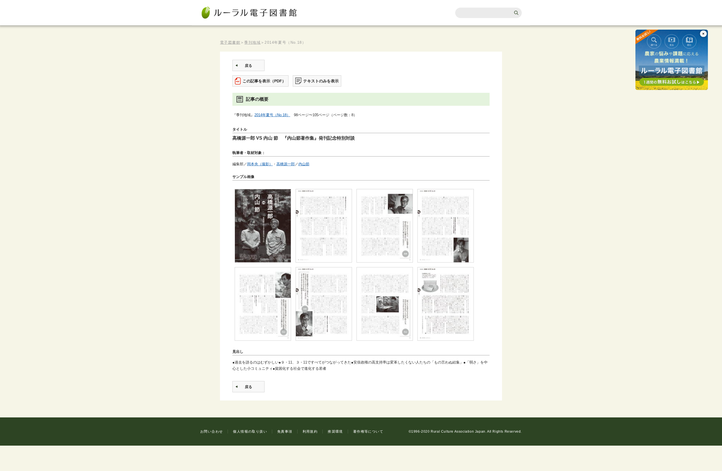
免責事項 (284, 431)
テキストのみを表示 (321, 81)
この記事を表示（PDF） (264, 81)
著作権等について (368, 431)
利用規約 (310, 431)
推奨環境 (335, 431)
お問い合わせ (211, 431)
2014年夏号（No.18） (272, 115)
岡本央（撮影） (260, 164)
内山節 (303, 164)
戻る (248, 65)
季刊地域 (252, 42)
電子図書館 (230, 42)
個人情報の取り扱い (250, 431)
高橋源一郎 (285, 164)
